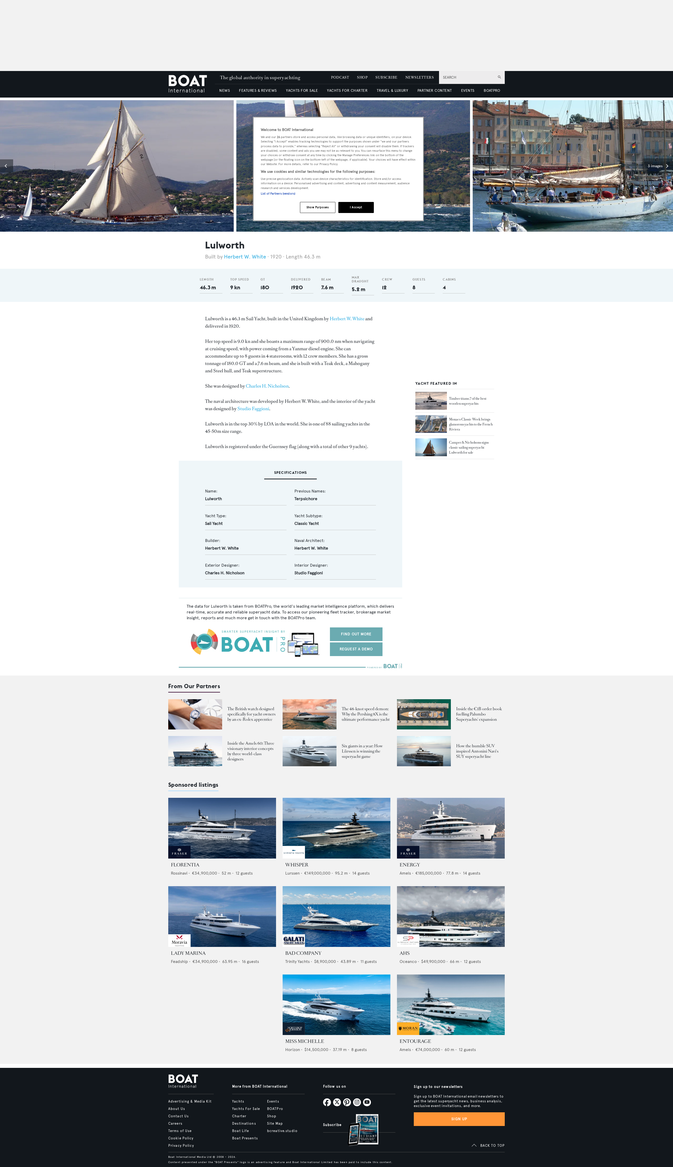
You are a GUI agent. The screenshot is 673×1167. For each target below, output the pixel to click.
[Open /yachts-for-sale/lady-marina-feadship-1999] (222, 916)
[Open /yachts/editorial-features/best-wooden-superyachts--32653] (431, 401)
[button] (6, 165)
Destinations (244, 1124)
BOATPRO (492, 90)
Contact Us (178, 1116)
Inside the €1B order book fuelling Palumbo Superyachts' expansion (479, 714)
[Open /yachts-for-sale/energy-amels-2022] (451, 828)
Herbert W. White (245, 256)
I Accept (356, 207)
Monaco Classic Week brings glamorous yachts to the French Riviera (471, 424)
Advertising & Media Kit (190, 1101)
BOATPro (275, 1109)
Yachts (238, 1101)
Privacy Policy (181, 1146)
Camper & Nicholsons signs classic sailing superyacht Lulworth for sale (469, 447)
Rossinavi (179, 873)
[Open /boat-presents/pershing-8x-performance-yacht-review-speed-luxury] (309, 714)
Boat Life (240, 1131)
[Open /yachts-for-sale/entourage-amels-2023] (451, 1005)
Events (273, 1101)
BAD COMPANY (303, 953)
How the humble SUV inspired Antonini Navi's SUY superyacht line (477, 751)
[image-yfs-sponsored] (179, 857)
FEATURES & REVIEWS (258, 90)
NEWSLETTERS (419, 77)
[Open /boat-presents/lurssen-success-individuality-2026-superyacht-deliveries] (309, 751)
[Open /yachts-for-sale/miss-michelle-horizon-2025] (336, 1005)
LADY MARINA (188, 953)
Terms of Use (180, 1131)
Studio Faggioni (253, 408)
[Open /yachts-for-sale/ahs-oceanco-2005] (451, 916)
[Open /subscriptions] (358, 1130)
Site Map (275, 1124)
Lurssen (292, 873)
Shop (271, 1116)
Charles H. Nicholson (267, 386)
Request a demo (356, 649)
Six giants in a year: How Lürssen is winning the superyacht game (362, 751)
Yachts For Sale (246, 1109)
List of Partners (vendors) (278, 193)
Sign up (459, 1119)
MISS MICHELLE (304, 1041)
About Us (176, 1109)
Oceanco (408, 961)
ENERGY (410, 865)
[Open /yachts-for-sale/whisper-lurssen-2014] (336, 828)
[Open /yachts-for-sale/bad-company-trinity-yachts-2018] (336, 916)
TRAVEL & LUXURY (392, 90)
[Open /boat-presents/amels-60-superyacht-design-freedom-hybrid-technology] (195, 751)
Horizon (292, 1049)
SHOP (362, 77)
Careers (175, 1124)
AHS (405, 953)
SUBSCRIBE (386, 77)
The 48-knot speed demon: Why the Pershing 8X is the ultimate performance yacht (366, 714)
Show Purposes (318, 207)
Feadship (179, 961)
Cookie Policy (181, 1138)
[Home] (191, 84)
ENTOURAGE (415, 1041)
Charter (239, 1116)
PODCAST (340, 77)
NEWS (224, 90)
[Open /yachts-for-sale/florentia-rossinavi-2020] (222, 828)
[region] (338, 169)
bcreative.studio (282, 1131)
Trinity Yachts (297, 961)
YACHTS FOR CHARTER (347, 90)
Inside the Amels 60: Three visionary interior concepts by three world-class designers (250, 751)
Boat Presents (245, 1138)
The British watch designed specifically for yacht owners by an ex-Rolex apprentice (251, 714)
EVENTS (468, 90)
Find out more (356, 634)
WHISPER (296, 865)
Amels (405, 873)
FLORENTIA (185, 865)
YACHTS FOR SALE (302, 90)
